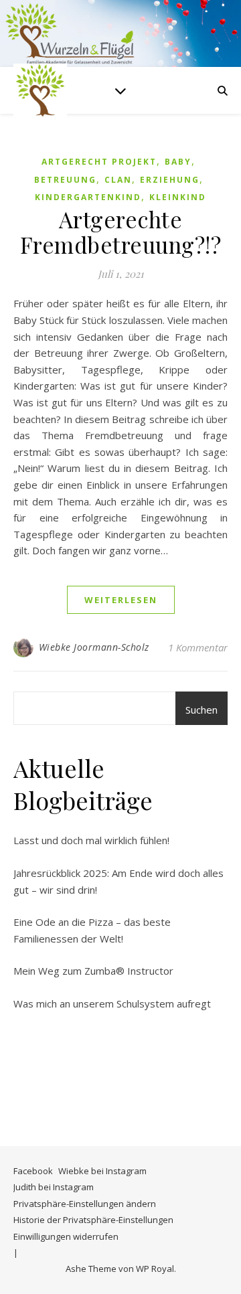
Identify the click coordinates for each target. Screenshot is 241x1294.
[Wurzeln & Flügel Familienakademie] (40, 90)
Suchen (201, 709)
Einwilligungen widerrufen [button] (65, 1236)
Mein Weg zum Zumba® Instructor (93, 970)
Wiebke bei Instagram (102, 1171)
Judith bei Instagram (53, 1187)
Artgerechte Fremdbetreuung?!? (121, 231)
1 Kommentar (198, 647)
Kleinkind (177, 197)
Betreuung (65, 179)
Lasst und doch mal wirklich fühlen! (91, 840)
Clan (118, 179)
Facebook (33, 1171)
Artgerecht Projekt (99, 161)
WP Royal (155, 1269)
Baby (178, 161)
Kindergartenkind (88, 197)
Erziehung (169, 179)
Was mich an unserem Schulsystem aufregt (112, 1003)
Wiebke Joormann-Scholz (94, 647)
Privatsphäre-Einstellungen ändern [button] (84, 1204)
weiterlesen (120, 600)
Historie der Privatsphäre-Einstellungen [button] (93, 1220)
